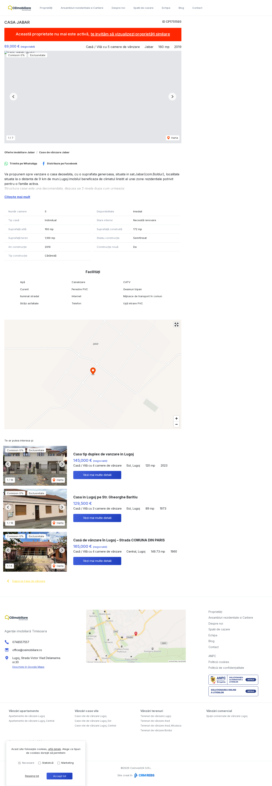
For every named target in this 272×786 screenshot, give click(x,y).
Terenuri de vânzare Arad (155, 720)
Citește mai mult (17, 197)
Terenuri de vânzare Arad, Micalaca (160, 725)
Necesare (28, 762)
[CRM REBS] (144, 775)
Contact (197, 7)
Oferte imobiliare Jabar (19, 152)
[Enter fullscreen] (176, 324)
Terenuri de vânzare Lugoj (155, 716)
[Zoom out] (176, 424)
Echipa (166, 7)
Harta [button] (174, 137)
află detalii (54, 749)
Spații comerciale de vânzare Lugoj (227, 716)
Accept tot (59, 776)
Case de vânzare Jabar (54, 152)
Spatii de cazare (143, 7)
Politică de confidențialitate (226, 667)
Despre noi (118, 7)
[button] (13, 97)
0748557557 (20, 642)
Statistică (47, 762)
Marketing (67, 762)
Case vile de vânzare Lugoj (91, 716)
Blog (181, 7)
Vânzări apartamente (24, 711)
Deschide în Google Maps (28, 666)
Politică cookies (218, 662)
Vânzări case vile (87, 711)
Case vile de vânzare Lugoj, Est (93, 720)
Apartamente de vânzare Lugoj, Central (31, 720)
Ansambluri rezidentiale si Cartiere (82, 7)
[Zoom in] (176, 418)
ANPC (212, 656)
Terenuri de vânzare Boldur (156, 730)
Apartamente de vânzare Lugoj (27, 716)
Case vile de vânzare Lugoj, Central (95, 725)
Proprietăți (46, 7)
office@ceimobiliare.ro (27, 650)
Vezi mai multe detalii (97, 475)
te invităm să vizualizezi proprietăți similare (130, 34)
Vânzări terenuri (151, 711)
